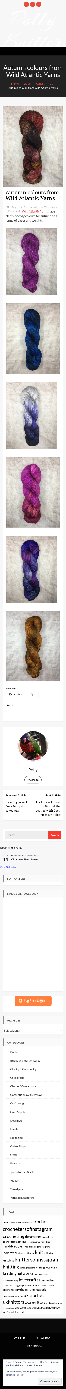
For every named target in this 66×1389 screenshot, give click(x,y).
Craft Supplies (18, 1112)
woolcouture (8, 1308)
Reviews (15, 1163)
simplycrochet (47, 1285)
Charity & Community (23, 1069)
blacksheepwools (12, 1222)
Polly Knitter (33, 30)
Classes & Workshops (23, 1086)
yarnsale (21, 1312)
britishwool (27, 1222)
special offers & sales (23, 1172)
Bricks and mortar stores (25, 1060)
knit (39, 1252)
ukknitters (13, 1302)
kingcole (30, 1253)
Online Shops (18, 1146)
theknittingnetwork (33, 1289)
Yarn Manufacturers (22, 1197)
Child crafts (17, 1077)
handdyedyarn (13, 1246)
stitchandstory (11, 1289)
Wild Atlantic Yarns (35, 211)
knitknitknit (49, 1253)
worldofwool (48, 1308)
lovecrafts (29, 1279)
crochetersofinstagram (28, 1229)
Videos (14, 1180)
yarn (57, 1307)
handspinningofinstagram (37, 1246)
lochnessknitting (10, 1281)
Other (13, 1154)
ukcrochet (34, 1295)
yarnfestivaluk (9, 1312)
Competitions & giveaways (26, 1094)
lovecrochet (47, 1280)
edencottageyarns (13, 1241)
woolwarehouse (23, 1307)
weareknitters (35, 1302)
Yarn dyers (50, 206)
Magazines (17, 1137)
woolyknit (37, 1307)
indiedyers (21, 1253)
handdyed (45, 1242)
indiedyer (9, 1253)
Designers (16, 1120)
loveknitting (11, 1285)
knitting (11, 1267)
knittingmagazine (27, 1267)
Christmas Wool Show (24, 859)
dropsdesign (48, 1237)
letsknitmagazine (40, 1274)
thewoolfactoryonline (13, 1296)
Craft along (17, 1103)
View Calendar (8, 867)
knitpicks (8, 1260)
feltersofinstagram (31, 1242)
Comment (14, 211)
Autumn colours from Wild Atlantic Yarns (32, 195)
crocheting (13, 1236)
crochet (40, 1221)
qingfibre (23, 1285)
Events (14, 1129)
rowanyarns (34, 1285)
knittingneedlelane (47, 1267)
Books (14, 1052)
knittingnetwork (17, 1273)
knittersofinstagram (37, 1259)
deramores (33, 1237)
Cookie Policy (17, 1374)
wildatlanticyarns (54, 1303)
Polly (36, 206)
